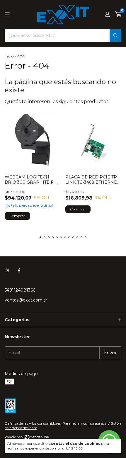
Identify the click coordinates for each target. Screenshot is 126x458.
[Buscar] (115, 35)
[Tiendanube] (27, 438)
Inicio (9, 56)
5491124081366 (20, 290)
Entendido (74, 448)
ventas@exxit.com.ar (26, 300)
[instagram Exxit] (7, 270)
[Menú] (7, 14)
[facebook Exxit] (19, 270)
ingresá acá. (98, 423)
